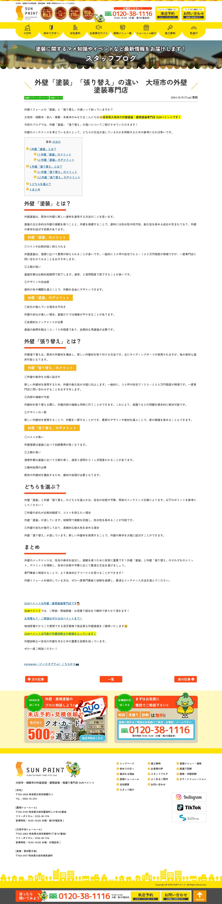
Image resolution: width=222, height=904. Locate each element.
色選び (194, 33)
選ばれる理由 (127, 774)
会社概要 (124, 784)
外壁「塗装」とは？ (43, 149)
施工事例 (170, 33)
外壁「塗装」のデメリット (55, 160)
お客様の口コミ (99, 33)
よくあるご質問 (159, 779)
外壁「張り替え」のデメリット (58, 177)
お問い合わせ (158, 784)
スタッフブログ (159, 774)
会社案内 (75, 33)
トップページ (127, 763)
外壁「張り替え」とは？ (46, 166)
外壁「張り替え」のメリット (57, 172)
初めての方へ (51, 33)
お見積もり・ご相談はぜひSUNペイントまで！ (53, 618)
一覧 (111, 679)
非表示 (56, 142)
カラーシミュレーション (193, 779)
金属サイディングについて (36, 97)
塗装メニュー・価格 (191, 763)
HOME (27, 33)
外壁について (56, 97)
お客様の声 (157, 768)
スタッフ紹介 (127, 789)
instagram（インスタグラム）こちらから (50, 664)
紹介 (146, 33)
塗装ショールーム (129, 779)
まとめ (35, 189)
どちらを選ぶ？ (40, 184)
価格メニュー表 (122, 33)
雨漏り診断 (186, 768)
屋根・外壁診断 (188, 774)
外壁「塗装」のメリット (54, 154)
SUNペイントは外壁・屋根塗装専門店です (50, 603)
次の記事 (38, 679)
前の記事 (184, 679)
